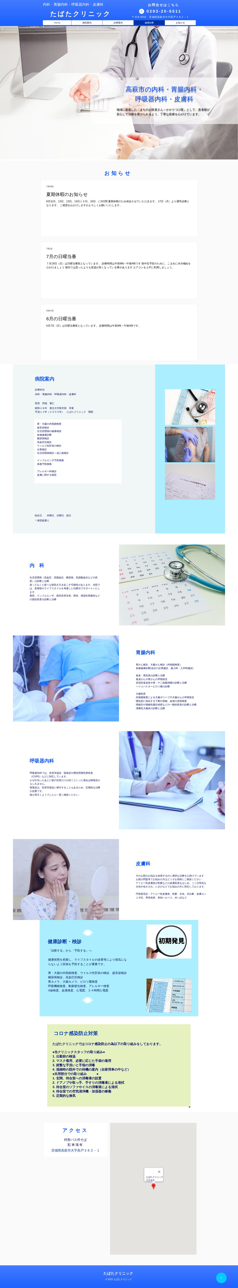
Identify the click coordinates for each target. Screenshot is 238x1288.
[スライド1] (120, 151)
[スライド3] (117, 151)
